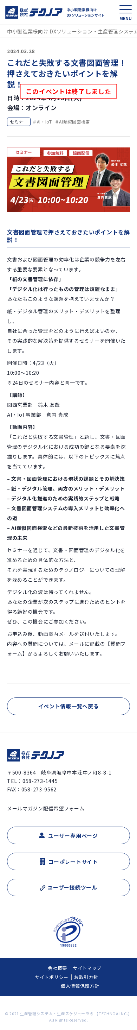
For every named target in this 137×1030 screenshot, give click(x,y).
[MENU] (125, 9)
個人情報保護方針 (80, 985)
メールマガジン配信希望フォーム (46, 808)
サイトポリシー (51, 977)
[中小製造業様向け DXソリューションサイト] (55, 12)
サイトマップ (87, 968)
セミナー (19, 122)
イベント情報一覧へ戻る (68, 706)
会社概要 (57, 968)
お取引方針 (86, 977)
